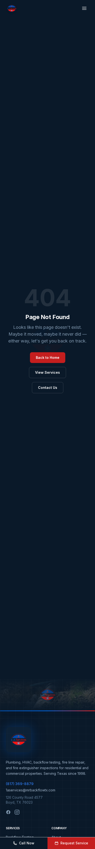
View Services (47, 372)
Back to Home (47, 357)
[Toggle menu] (84, 8)
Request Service (74, 843)
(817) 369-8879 (20, 784)
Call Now (26, 843)
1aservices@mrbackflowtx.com (30, 790)
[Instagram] (17, 812)
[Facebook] (8, 812)
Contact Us (47, 387)
